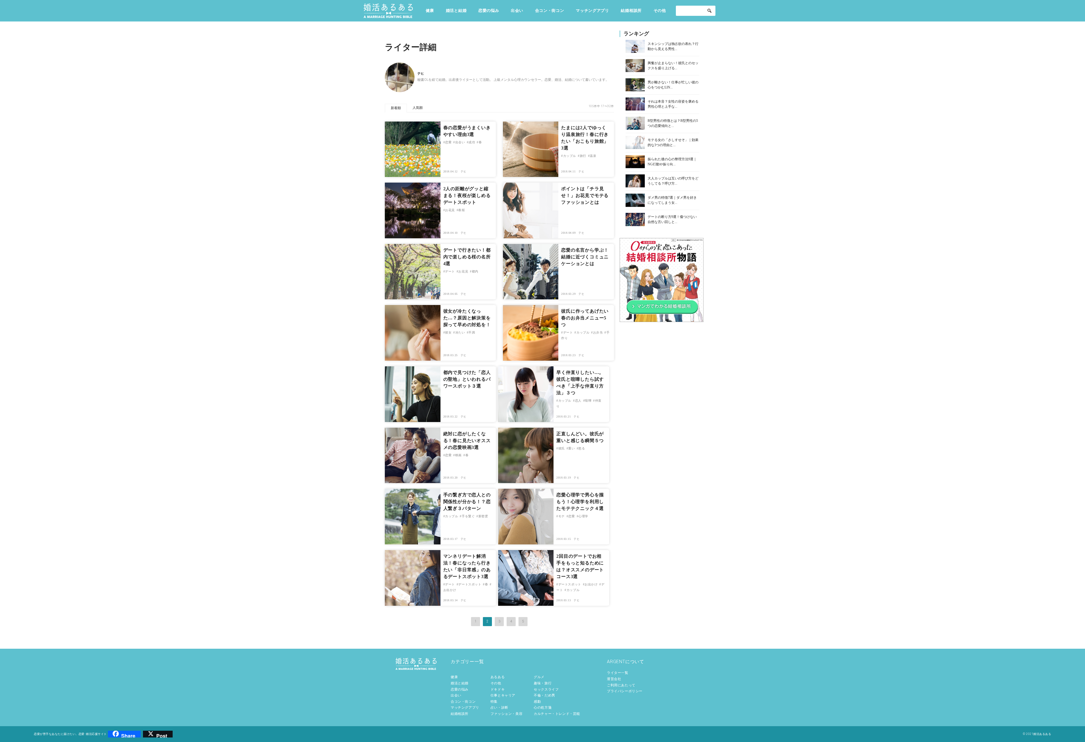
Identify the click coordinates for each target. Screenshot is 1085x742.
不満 (471, 332)
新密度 (483, 516)
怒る (581, 448)
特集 (494, 702)
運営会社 (614, 679)
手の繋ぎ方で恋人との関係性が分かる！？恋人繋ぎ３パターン (467, 501)
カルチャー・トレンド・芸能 (557, 714)
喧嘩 (588, 400)
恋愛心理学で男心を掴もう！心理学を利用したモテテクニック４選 (580, 501)
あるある (498, 677)
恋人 (578, 400)
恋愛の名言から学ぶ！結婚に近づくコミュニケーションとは (585, 257)
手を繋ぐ (468, 516)
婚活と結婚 (456, 10)
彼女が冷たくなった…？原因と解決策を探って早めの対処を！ (467, 318)
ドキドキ (498, 689)
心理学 (583, 516)
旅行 (583, 155)
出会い (517, 10)
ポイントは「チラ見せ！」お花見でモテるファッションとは (585, 195)
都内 (475, 271)
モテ (561, 516)
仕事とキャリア (503, 695)
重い (571, 448)
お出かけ (591, 584)
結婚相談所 (631, 10)
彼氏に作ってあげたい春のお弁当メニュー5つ (585, 318)
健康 (430, 10)
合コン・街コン (549, 10)
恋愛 (448, 142)
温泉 (593, 155)
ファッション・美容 (506, 714)
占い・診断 (499, 707)
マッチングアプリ (592, 10)
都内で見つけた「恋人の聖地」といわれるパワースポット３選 (467, 379)
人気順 (418, 108)
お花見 (450, 210)
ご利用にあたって (621, 685)
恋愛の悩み (488, 10)
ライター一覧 (617, 673)
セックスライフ (546, 689)
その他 (660, 10)
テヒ (463, 171)
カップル (569, 155)
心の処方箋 (543, 707)
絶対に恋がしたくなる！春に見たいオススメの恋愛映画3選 (467, 440)
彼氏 (561, 448)
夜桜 (461, 210)
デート (450, 271)
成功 (471, 142)
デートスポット (469, 584)
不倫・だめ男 (544, 695)
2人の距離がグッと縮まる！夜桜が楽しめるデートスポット (467, 195)
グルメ (539, 677)
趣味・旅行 (543, 683)
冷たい (460, 332)
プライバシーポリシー (625, 691)
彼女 (448, 332)
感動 (537, 702)
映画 (458, 455)
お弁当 (598, 332)
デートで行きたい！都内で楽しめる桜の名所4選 (467, 257)
